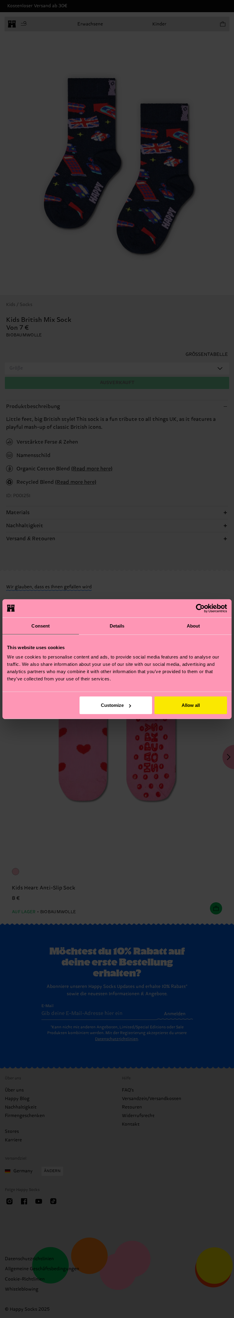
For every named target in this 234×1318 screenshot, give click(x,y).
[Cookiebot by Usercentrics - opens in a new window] (200, 608)
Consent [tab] (40, 625)
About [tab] (193, 625)
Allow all (191, 705)
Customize (112, 705)
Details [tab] (117, 625)
